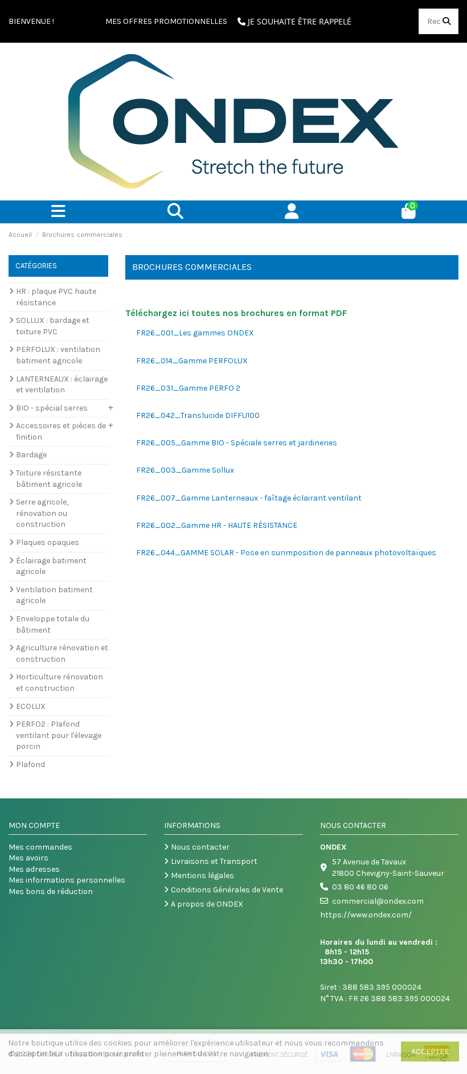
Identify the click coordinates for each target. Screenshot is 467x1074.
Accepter (430, 1051)
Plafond (30, 764)
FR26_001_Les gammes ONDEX (195, 333)
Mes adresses (34, 869)
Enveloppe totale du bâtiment (52, 624)
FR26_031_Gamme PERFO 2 (188, 388)
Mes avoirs (28, 858)
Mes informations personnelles (67, 880)
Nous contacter (200, 847)
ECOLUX (31, 706)
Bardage (31, 455)
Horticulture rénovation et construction (59, 682)
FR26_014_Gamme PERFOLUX (192, 361)
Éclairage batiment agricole (51, 566)
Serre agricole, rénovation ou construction (42, 513)
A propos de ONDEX (207, 904)
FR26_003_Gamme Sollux (185, 470)
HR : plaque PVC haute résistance (56, 297)
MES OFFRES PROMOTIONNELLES (166, 21)
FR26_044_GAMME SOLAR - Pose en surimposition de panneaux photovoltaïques (286, 553)
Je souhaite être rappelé (298, 21)
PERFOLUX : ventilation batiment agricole (58, 355)
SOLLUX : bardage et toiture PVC (52, 326)
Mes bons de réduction (51, 891)
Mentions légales (202, 875)
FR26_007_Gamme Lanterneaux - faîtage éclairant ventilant (249, 498)
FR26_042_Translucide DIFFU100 (198, 415)
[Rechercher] (446, 21)
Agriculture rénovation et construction (62, 653)
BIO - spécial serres (52, 408)
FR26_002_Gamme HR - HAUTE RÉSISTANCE (216, 525)
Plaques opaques (47, 542)
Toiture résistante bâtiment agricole (49, 478)
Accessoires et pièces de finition (61, 431)
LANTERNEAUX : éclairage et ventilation (62, 384)
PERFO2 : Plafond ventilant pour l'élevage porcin (58, 735)
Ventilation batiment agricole (54, 595)
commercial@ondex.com (378, 901)
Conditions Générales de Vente (227, 890)
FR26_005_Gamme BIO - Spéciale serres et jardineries (236, 443)
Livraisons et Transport (214, 861)
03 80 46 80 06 (360, 887)
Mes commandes (40, 847)
